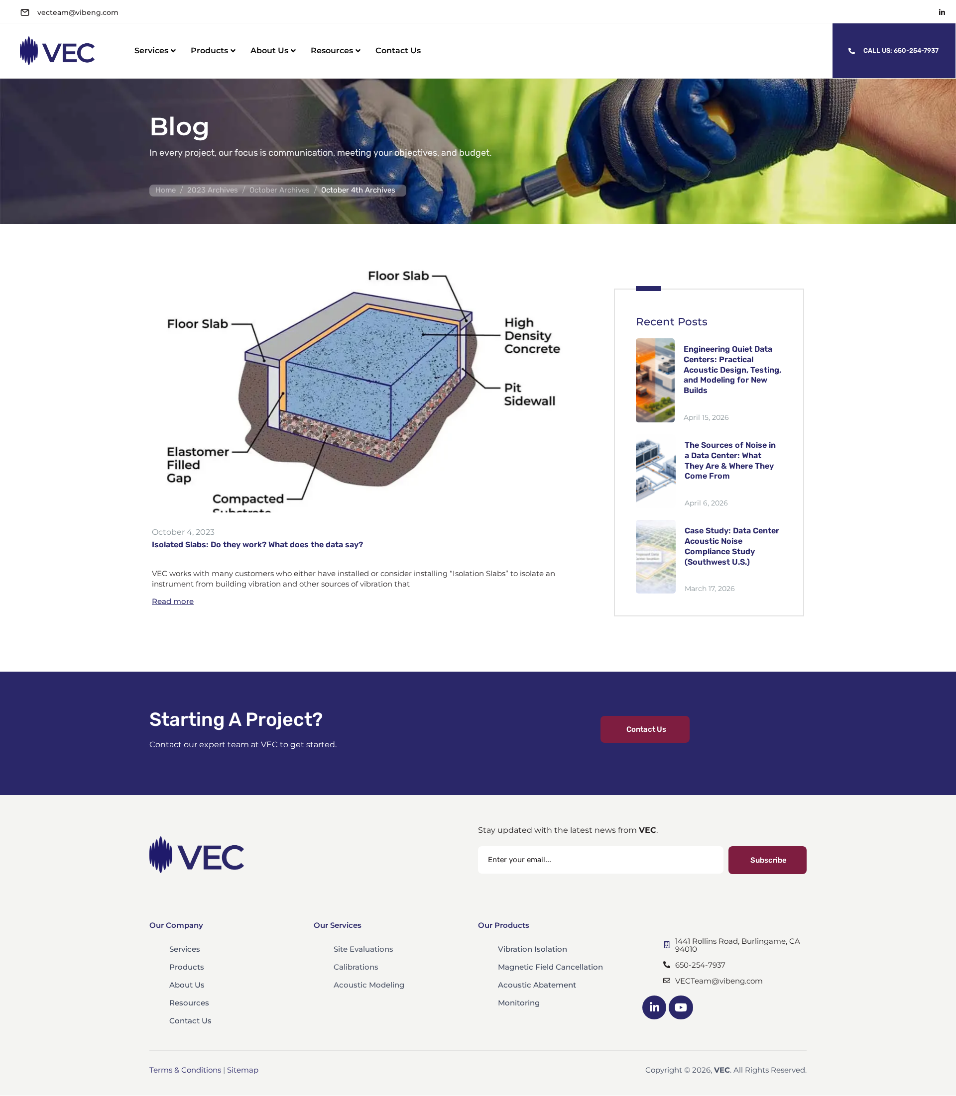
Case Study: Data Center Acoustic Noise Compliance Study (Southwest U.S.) (732, 546)
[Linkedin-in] (942, 12)
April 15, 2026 (706, 417)
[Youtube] (681, 1007)
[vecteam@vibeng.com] (25, 12)
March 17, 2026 (710, 588)
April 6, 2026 (706, 502)
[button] (645, 729)
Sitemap (242, 1070)
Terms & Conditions (185, 1070)
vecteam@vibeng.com (78, 12)
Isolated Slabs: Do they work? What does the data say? (257, 544)
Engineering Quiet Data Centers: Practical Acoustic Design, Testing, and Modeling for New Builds (732, 369)
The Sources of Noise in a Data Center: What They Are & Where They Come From (730, 460)
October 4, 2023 (183, 532)
